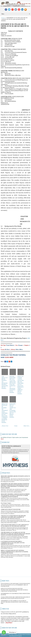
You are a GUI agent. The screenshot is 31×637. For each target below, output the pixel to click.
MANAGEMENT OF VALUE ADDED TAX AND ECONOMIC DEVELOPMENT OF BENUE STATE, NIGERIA (13, 410)
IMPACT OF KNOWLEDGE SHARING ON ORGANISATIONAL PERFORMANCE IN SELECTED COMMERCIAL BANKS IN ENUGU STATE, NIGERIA (5, 413)
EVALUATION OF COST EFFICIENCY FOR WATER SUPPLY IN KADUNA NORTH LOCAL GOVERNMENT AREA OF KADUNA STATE (15, 585)
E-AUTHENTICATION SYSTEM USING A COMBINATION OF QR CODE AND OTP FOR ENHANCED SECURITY (12, 543)
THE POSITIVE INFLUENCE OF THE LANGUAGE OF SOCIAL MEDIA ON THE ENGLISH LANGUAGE (15, 525)
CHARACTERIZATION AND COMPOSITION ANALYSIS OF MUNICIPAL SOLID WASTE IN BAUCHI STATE (15, 597)
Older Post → (26, 425)
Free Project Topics (6, 503)
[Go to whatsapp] (4, 632)
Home (2, 17)
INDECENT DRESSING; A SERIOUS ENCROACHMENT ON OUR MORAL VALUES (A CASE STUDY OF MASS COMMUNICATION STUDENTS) (15, 495)
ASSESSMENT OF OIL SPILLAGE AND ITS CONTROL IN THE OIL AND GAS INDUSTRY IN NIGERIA (15, 26)
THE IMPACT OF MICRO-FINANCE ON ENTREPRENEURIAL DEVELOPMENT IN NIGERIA (5, 382)
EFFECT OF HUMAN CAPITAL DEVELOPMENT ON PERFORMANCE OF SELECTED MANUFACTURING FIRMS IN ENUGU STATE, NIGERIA (20, 385)
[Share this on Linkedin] (11, 361)
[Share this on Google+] (9, 361)
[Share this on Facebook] (5, 361)
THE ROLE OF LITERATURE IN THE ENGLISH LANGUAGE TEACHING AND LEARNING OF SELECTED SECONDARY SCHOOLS (13, 517)
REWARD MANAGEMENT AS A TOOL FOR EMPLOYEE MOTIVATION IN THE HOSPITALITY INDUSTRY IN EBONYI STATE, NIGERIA (13, 384)
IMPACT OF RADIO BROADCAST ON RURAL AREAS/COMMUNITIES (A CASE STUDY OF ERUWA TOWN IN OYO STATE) (14, 552)
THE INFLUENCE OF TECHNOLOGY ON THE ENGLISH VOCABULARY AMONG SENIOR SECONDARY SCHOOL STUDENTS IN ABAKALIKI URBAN (15, 534)
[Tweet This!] (7, 361)
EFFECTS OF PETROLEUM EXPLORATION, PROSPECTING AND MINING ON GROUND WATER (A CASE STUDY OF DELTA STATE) (14, 590)
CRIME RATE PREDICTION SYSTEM (10, 509)
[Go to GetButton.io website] (3, 635)
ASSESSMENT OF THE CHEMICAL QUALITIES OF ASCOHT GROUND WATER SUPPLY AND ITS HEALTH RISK (14, 602)
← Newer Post (4, 425)
